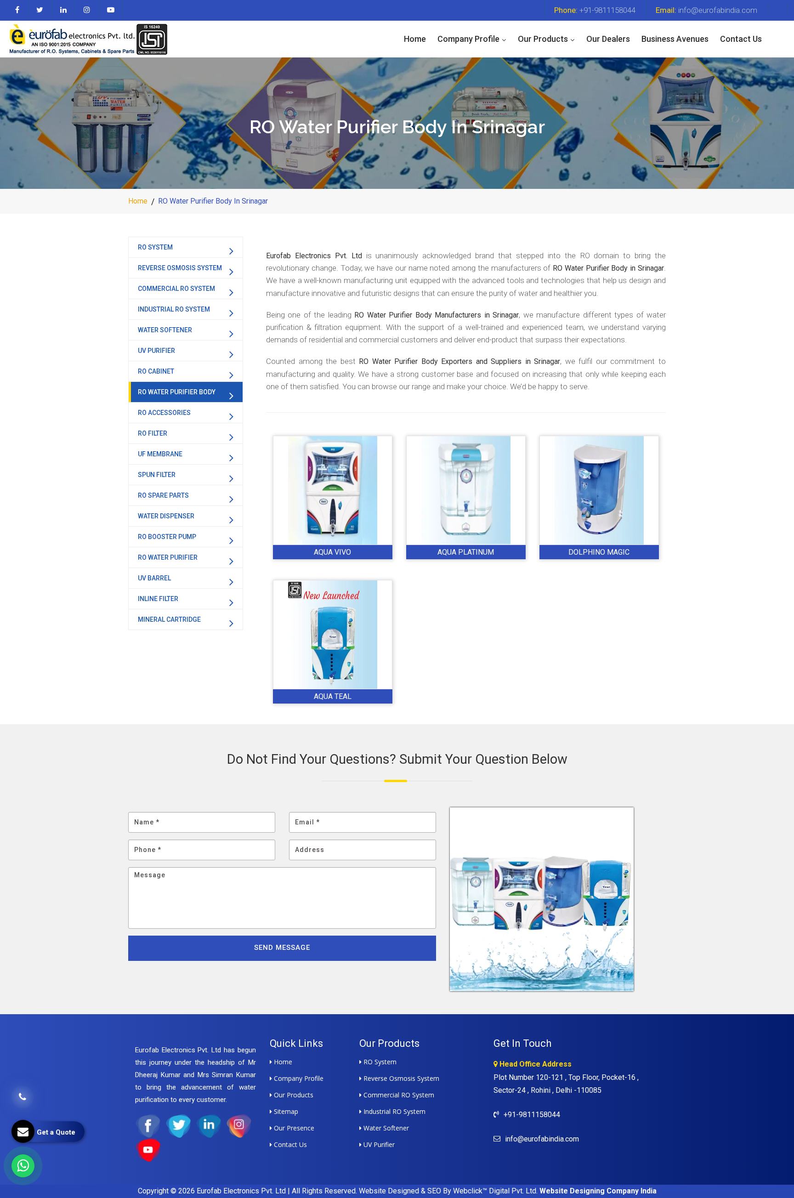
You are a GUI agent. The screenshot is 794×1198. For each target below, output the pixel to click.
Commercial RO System (176, 288)
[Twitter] (40, 10)
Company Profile (468, 39)
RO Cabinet (156, 371)
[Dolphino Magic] (599, 490)
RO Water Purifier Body (177, 392)
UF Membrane (160, 454)
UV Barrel (154, 578)
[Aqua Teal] (332, 634)
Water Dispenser (166, 516)
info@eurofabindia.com (706, 10)
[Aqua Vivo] (332, 490)
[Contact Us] (22, 1104)
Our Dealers (608, 39)
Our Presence (293, 1128)
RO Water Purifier (168, 557)
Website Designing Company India (598, 1191)
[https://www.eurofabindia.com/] (87, 38)
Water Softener (165, 330)
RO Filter (152, 433)
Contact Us (741, 39)
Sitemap (285, 1111)
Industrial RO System (174, 309)
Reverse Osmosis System (180, 268)
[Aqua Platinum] (466, 490)
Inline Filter (158, 598)
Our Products (543, 39)
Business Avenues (675, 39)
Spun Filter (157, 474)
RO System (155, 247)
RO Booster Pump (167, 536)
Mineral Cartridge (169, 619)
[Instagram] (87, 10)
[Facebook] (17, 10)
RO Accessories (164, 412)
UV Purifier (156, 350)
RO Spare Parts (163, 495)
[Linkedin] (63, 10)
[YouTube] (111, 10)
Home (415, 39)
